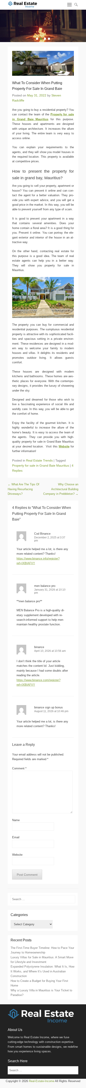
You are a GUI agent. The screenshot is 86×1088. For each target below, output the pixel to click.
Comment (19, 768)
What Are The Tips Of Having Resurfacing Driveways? (23, 489)
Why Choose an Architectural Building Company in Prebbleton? (60, 489)
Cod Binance (42, 533)
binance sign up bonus (48, 707)
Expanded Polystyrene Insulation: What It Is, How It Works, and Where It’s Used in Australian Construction (42, 971)
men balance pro (44, 585)
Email (15, 837)
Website (17, 854)
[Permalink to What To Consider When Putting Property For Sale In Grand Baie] (43, 63)
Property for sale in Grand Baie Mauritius (40, 465)
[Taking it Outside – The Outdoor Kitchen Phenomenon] (43, 26)
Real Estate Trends (39, 460)
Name (16, 820)
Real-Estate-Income (41, 1081)
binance (39, 647)
